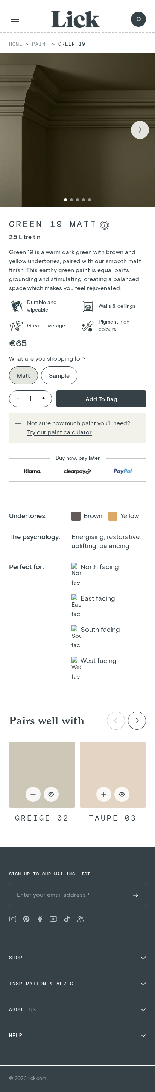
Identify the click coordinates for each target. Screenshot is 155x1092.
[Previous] (116, 721)
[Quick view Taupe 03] (113, 775)
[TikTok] (67, 919)
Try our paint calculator (59, 432)
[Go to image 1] (65, 199)
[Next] (137, 721)
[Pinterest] (26, 919)
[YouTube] (53, 919)
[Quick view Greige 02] (42, 775)
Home (16, 44)
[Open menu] (14, 19)
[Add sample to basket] (33, 794)
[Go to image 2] (71, 199)
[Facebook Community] (80, 919)
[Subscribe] (135, 895)
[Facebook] (40, 919)
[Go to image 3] (77, 199)
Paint (40, 44)
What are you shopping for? (47, 359)
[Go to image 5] (89, 199)
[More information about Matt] (104, 225)
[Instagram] (13, 919)
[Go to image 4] (83, 199)
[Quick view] (51, 794)
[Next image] (140, 130)
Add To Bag (101, 399)
